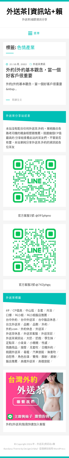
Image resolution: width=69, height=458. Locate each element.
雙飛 (35, 356)
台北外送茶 (13, 324)
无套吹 (34, 347)
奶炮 (38, 338)
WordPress (59, 448)
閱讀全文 (17, 99)
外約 (44, 324)
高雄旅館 (44, 361)
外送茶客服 (31, 333)
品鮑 (26, 324)
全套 (40, 310)
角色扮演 (23, 356)
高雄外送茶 (28, 361)
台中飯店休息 (47, 319)
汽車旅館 (38, 352)
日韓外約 (47, 347)
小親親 (34, 342)
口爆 (9, 315)
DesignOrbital (31, 448)
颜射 (53, 356)
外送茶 (39, 329)
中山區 (29, 310)
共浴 (49, 310)
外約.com (11, 329)
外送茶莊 (47, 333)
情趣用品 (11, 347)
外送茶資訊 (39, 64)
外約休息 (26, 329)
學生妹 (48, 338)
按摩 (23, 347)
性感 (44, 342)
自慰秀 (10, 356)
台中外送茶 (28, 319)
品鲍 (35, 324)
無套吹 (51, 352)
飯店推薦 (11, 361)
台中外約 (11, 319)
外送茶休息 (13, 333)
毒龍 (26, 352)
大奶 (29, 338)
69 (7, 310)
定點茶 (10, 342)
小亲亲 (22, 342)
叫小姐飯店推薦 (37, 315)
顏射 (44, 356)
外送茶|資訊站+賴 (34, 11)
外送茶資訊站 (14, 338)
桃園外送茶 (13, 352)
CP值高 (17, 310)
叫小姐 (19, 315)
